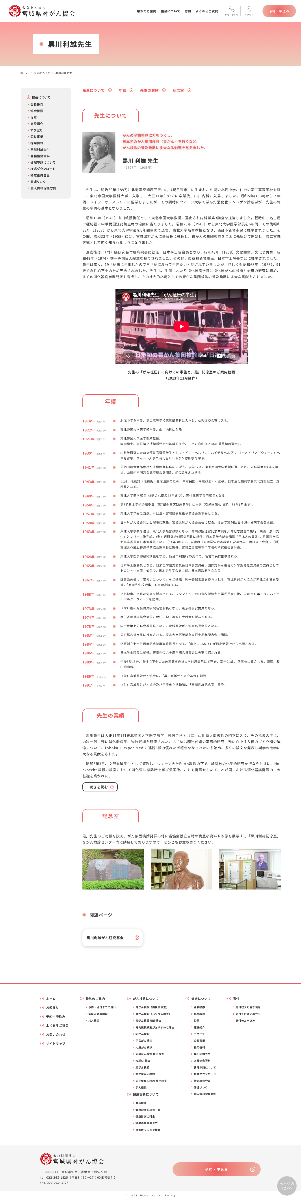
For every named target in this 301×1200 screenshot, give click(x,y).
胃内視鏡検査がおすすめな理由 (155, 1027)
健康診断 (141, 1103)
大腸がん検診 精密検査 (150, 1054)
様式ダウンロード (43, 168)
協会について (170, 11)
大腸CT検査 (143, 1060)
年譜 (122, 90)
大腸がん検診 (144, 1047)
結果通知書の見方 (147, 1123)
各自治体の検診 (98, 1014)
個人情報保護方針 (43, 188)
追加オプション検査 (148, 1129)
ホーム (24, 73)
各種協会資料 (40, 156)
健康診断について (146, 1094)
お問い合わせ (55, 1034)
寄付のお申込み (245, 1020)
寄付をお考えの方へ (248, 1014)
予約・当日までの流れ (102, 1007)
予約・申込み (279, 11)
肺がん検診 (142, 1067)
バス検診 (93, 1020)
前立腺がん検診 (145, 1074)
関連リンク (38, 181)
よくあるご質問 (207, 11)
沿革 (33, 117)
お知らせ (52, 1007)
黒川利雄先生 (40, 149)
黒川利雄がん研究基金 (105, 937)
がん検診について (146, 999)
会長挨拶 (36, 104)
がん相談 (141, 1087)
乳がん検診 (142, 1034)
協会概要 (36, 111)
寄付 (188, 11)
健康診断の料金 (145, 1116)
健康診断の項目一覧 (148, 1109)
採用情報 (36, 143)
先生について (93, 90)
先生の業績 (149, 90)
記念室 (178, 90)
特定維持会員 (40, 175)
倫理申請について (43, 162)
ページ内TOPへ (286, 1186)
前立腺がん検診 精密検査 (151, 1080)
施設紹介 (36, 123)
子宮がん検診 (144, 1040)
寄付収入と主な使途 (248, 1007)
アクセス (36, 130)
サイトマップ (55, 1043)
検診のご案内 (146, 11)
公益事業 (36, 136)
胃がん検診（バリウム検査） (154, 1014)
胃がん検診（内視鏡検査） (152, 1007)
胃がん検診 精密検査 (148, 1020)
